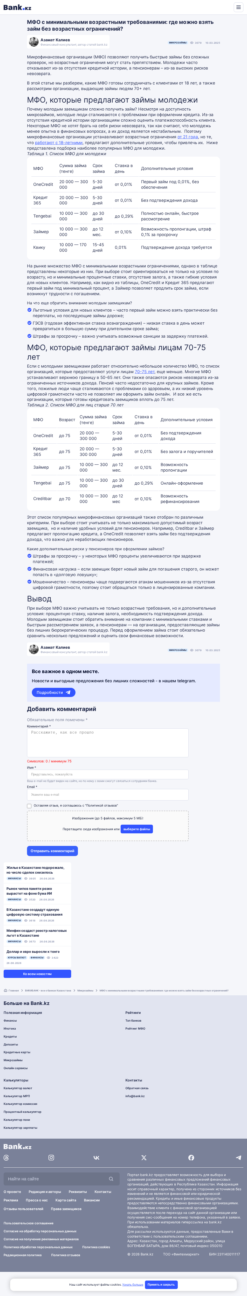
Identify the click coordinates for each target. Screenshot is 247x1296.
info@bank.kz (135, 1096)
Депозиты (11, 1044)
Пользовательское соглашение (29, 1223)
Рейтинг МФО (135, 1028)
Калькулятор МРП (17, 1096)
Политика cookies (96, 1247)
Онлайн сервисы (16, 1068)
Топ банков (133, 1020)
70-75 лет (144, 371)
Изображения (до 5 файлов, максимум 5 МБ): (108, 818)
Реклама (11, 1200)
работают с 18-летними (58, 142)
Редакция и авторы (45, 1192)
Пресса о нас (37, 1200)
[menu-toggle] (238, 7)
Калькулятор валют (18, 1088)
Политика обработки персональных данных (38, 1247)
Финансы (10, 1020)
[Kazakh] (226, 7)
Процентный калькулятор (22, 1112)
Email (32, 787)
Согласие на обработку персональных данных (40, 1231)
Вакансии (92, 1200)
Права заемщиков (66, 1209)
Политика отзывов (65, 1255)
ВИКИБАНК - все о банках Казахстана (48, 990)
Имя (31, 767)
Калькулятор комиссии (20, 1104)
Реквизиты (78, 1192)
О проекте (12, 1192)
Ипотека (10, 1028)
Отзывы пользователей (23, 1209)
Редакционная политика (22, 1255)
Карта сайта (65, 1200)
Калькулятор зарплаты (20, 1127)
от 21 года (188, 136)
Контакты (103, 1192)
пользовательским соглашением (180, 1236)
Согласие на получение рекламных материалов (41, 1239)
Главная (14, 990)
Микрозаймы (178, 42)
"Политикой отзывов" (101, 805)
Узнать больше (132, 1284)
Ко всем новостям (37, 974)
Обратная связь (137, 1088)
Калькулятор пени (17, 1120)
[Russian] (221, 7)
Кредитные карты (17, 1052)
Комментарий (39, 726)
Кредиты (10, 1036)
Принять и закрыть (161, 1284)
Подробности (50, 692)
